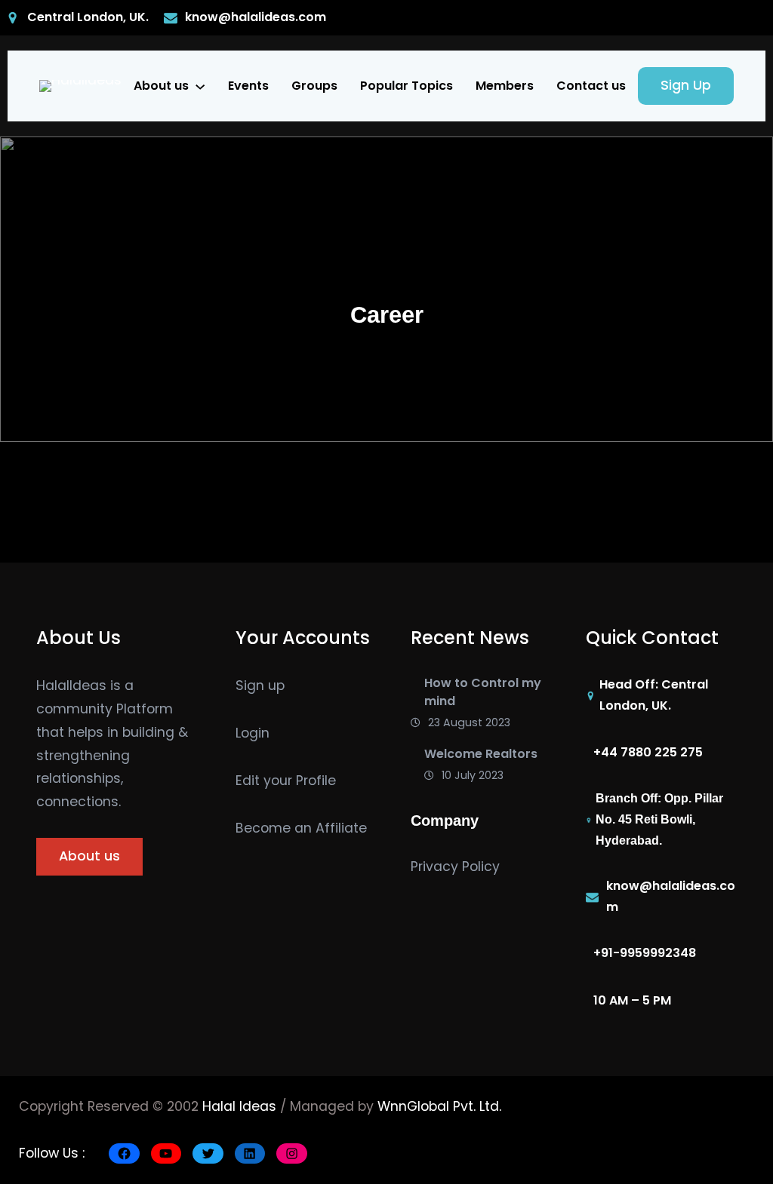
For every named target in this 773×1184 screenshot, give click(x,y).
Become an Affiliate (301, 828)
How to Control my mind (482, 692)
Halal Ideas (239, 1106)
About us (161, 85)
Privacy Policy (455, 866)
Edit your (266, 780)
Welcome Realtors (480, 753)
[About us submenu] (200, 86)
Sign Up (686, 85)
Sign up (260, 685)
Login (252, 733)
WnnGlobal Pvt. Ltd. (439, 1106)
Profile (316, 780)
